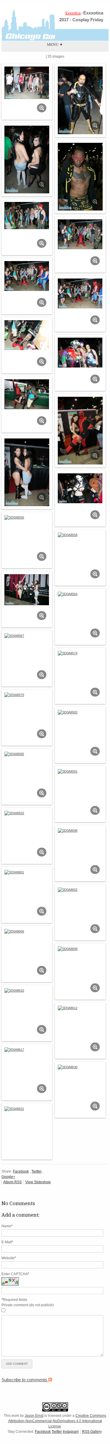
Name (7, 1226)
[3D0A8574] (80, 653)
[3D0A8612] (80, 1008)
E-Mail (7, 1242)
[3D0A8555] (80, 488)
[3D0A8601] (26, 872)
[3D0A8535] (80, 353)
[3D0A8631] (26, 1108)
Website (8, 1258)
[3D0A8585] (26, 754)
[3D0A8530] (26, 276)
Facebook (21, 1171)
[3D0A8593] (26, 813)
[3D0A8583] (80, 712)
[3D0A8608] (80, 948)
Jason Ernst (34, 1416)
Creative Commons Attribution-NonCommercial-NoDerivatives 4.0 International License (57, 1421)
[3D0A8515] (26, 83)
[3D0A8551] (80, 430)
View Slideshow (38, 1182)
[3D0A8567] (26, 635)
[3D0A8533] (26, 335)
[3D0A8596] (80, 830)
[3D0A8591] (80, 771)
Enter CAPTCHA (15, 1274)
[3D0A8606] (26, 931)
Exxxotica (73, 13)
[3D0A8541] (26, 394)
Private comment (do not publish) (27, 1305)
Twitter (36, 1171)
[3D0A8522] (80, 177)
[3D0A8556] (26, 517)
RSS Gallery (92, 1432)
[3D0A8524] (80, 234)
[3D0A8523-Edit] (26, 215)
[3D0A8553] (26, 472)
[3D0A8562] (26, 589)
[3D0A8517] (80, 100)
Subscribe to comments (24, 1379)
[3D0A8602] (80, 889)
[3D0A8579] (26, 694)
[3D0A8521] (26, 159)
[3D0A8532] (80, 294)
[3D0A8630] (80, 1067)
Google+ (8, 1177)
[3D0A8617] (26, 1049)
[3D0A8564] (80, 594)
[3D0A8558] (80, 534)
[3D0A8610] (26, 990)
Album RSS (12, 1182)
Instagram (71, 1432)
